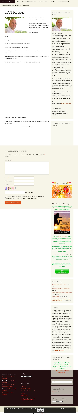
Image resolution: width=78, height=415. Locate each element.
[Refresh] (15, 188)
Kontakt (53, 1)
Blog (18, 1)
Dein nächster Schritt (64, 1)
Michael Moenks (6, 376)
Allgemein (54, 391)
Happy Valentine (55, 296)
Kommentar (8, 160)
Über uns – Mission (43, 1)
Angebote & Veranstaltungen (29, 1)
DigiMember (43, 413)
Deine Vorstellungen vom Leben (59, 284)
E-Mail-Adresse (9, 181)
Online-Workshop (62, 236)
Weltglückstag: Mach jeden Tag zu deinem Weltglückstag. (15, 5)
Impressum (23, 386)
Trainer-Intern (24, 395)
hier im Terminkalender (66, 103)
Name (6, 178)
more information (68, 408)
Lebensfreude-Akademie (7, 1)
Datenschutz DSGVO (25, 388)
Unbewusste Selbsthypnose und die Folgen (62, 292)
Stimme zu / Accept (40, 411)
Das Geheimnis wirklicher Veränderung (61, 288)
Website (7, 184)
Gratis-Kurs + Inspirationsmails (28, 390)
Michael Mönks (5, 392)
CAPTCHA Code (29, 192)
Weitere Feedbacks (59, 350)
